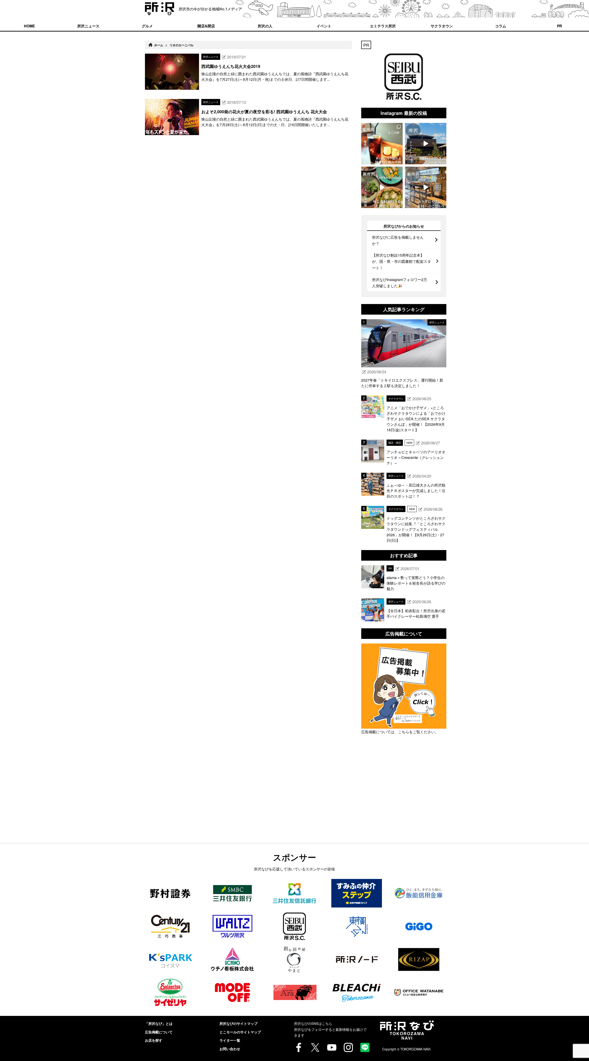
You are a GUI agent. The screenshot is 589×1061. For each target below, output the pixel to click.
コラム (500, 26)
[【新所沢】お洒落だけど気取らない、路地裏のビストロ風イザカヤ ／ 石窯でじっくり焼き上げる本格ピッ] (382, 187)
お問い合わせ (229, 1048)
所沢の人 (265, 26)
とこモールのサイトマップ (240, 1032)
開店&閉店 (206, 26)
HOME (29, 26)
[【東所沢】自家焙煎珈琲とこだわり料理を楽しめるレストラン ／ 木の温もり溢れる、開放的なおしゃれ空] (382, 143)
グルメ (147, 26)
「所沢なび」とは (159, 1023)
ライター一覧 (229, 1040)
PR (559, 26)
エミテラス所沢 (383, 26)
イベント (324, 26)
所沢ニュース (88, 26)
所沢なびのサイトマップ (238, 1023)
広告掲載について (159, 1032)
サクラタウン (442, 26)
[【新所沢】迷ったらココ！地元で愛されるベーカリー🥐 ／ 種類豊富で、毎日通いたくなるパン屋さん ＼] (425, 187)
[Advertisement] (403, 799)
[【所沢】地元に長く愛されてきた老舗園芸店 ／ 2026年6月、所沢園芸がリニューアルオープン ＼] (425, 143)
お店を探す (153, 1040)
